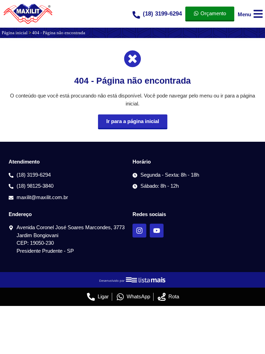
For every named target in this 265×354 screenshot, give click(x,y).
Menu (244, 14)
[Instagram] (139, 230)
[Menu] (258, 14)
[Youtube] (157, 230)
